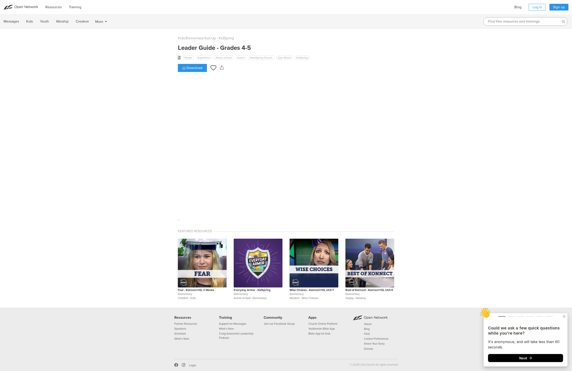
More (99, 21)
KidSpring (302, 57)
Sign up (559, 7)
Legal (192, 365)
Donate (368, 349)
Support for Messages (232, 324)
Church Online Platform (323, 324)
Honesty (360, 298)
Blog (518, 7)
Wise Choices (310, 298)
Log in (537, 7)
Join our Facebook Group (279, 324)
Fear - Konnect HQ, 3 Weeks (196, 290)
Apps (312, 317)
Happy (349, 298)
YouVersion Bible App (321, 329)
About (368, 324)
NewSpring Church (261, 57)
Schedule (180, 333)
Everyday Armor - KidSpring (252, 290)
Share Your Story (374, 344)
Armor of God (224, 57)
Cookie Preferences (376, 339)
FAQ (367, 334)
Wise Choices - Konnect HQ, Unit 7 (312, 290)
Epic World (284, 57)
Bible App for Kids (319, 333)
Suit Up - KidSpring (219, 38)
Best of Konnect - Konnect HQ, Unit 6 (369, 290)
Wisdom (295, 298)
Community (273, 317)
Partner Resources (185, 324)
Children (183, 298)
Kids (181, 38)
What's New (181, 339)
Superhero (204, 57)
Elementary (194, 38)
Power (188, 57)
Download (194, 68)
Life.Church (367, 365)
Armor (240, 57)
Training (225, 317)
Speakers (180, 329)
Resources (182, 317)
